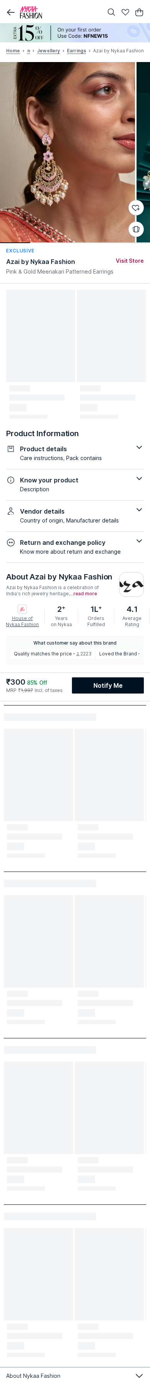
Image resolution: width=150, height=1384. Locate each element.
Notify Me (108, 685)
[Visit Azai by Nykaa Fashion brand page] (131, 584)
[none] (75, 32)
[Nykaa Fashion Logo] (59, 12)
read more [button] (85, 593)
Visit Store (130, 260)
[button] (10, 12)
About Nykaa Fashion (33, 1375)
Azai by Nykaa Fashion (40, 261)
